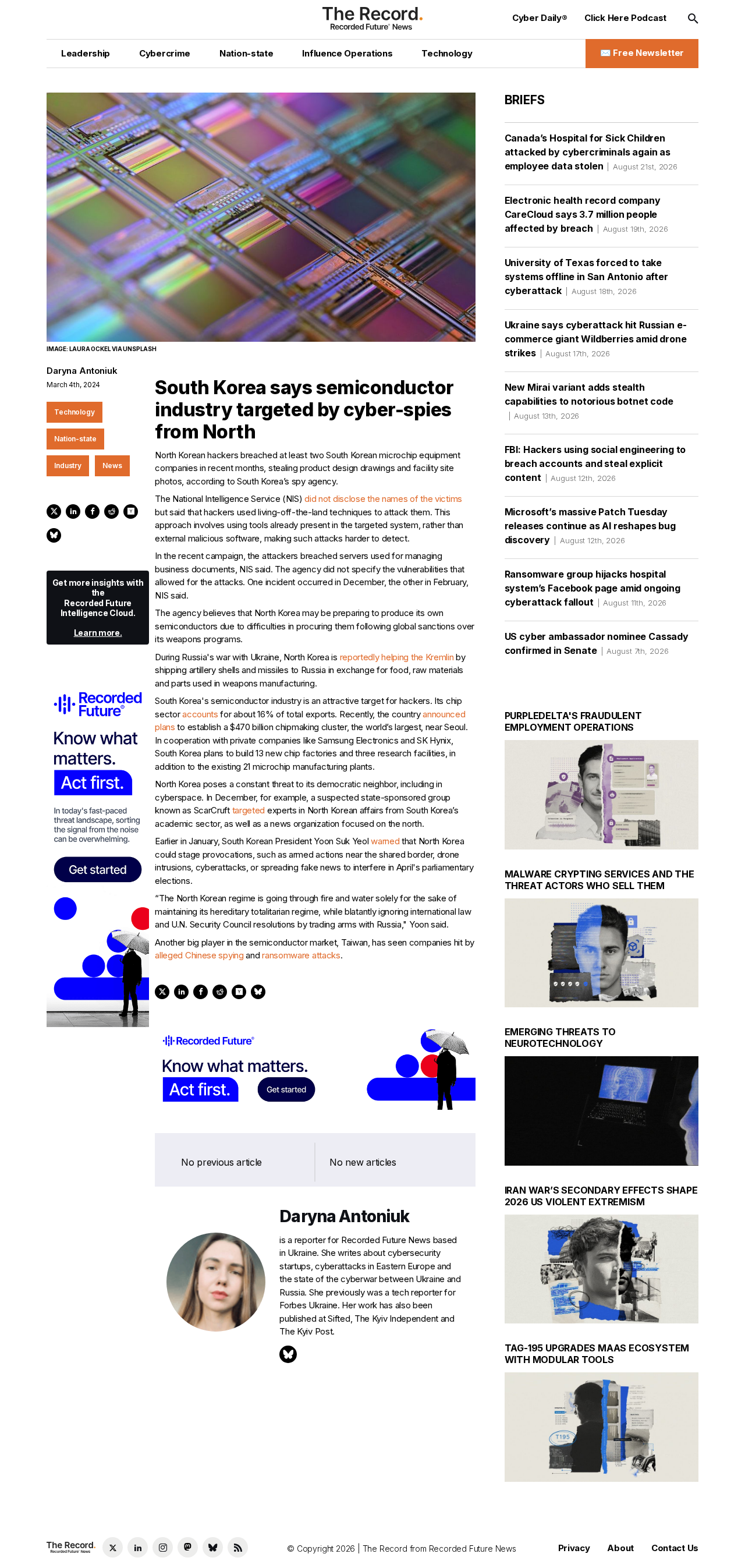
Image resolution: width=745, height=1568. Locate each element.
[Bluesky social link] (213, 1547)
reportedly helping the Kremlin (397, 657)
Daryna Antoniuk (82, 370)
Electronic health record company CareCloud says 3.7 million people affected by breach (586, 214)
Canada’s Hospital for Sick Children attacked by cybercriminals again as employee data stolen (591, 152)
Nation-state (75, 438)
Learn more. (98, 633)
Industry (67, 465)
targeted (248, 810)
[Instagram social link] (162, 1547)
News (112, 465)
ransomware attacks (301, 955)
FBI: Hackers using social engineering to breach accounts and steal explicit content (595, 463)
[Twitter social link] (112, 1547)
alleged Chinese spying (199, 955)
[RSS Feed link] (238, 1547)
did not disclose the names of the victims (383, 498)
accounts (200, 714)
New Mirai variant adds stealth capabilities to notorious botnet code (589, 400)
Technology (74, 412)
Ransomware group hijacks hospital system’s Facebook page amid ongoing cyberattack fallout (592, 588)
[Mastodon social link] (188, 1547)
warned (385, 841)
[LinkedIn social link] (137, 1547)
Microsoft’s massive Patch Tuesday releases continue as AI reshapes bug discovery (590, 526)
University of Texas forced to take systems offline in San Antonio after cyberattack (586, 276)
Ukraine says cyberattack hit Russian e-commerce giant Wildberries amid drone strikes (596, 339)
